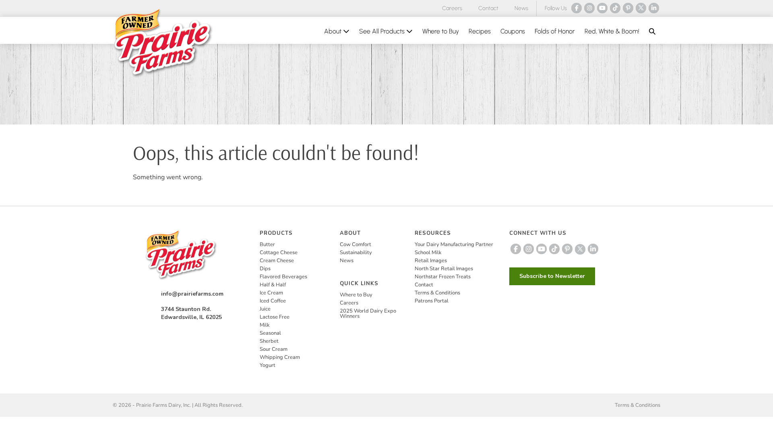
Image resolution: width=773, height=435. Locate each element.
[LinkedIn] (654, 8)
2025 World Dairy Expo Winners (368, 313)
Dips (265, 268)
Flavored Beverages (283, 276)
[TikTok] (615, 8)
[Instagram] (589, 8)
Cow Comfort (355, 244)
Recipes (480, 31)
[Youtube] (602, 8)
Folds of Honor (555, 31)
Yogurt (267, 365)
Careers (452, 8)
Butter (267, 244)
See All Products (382, 31)
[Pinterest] (628, 8)
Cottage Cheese (279, 252)
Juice (265, 309)
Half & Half (273, 284)
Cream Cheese (277, 260)
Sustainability (356, 252)
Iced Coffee (273, 300)
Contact (488, 8)
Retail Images (431, 260)
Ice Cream (271, 292)
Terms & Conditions (437, 292)
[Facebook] (576, 8)
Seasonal (270, 333)
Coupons (512, 31)
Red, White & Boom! (612, 31)
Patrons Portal (432, 300)
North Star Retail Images (444, 268)
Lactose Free (274, 317)
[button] (652, 31)
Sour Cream (273, 349)
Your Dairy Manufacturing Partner (454, 244)
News (521, 8)
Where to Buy (440, 31)
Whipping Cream (280, 357)
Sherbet (269, 341)
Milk (265, 325)
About (333, 31)
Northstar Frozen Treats (443, 276)
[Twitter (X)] (641, 8)
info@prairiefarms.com (192, 294)
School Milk (428, 252)
